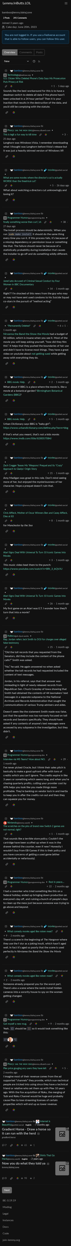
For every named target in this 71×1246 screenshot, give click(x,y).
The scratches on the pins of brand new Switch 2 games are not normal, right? (33, 828)
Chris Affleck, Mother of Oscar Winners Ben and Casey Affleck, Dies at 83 (35, 515)
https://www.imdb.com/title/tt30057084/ (27, 438)
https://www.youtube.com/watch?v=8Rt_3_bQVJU (32, 569)
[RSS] (39, 61)
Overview (9, 52)
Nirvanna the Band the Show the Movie (26, 334)
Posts (39, 52)
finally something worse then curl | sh (22, 222)
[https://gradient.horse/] (62, 1134)
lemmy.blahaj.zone (10, 1167)
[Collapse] (6, 70)
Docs (6, 1227)
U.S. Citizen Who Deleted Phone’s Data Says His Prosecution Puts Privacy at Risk (34, 80)
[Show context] (6, 86)
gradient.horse (9, 1137)
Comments (25, 52)
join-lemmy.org (11, 1240)
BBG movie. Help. (16, 382)
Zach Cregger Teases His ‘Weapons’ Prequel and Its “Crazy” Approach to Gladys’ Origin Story (33, 467)
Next (7, 1190)
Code (6, 1233)
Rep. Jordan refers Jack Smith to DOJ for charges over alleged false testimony (34, 641)
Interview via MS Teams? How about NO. (24, 759)
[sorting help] (34, 61)
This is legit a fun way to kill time (19, 135)
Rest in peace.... (56, 882)
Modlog (7, 1207)
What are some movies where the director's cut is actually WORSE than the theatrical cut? (32, 179)
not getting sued (41, 353)
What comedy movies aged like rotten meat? (30, 931)
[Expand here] (62, 1168)
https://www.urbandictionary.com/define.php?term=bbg (35, 428)
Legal (5, 1213)
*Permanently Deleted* (19, 326)
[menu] (66, 3)
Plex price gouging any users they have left (24, 1068)
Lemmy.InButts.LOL (17, 3)
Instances (8, 1220)
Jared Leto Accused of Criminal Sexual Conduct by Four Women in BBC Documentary (31, 283)
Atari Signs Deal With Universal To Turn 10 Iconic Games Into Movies (34, 554)
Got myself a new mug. (15, 1024)
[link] (11, 86)
